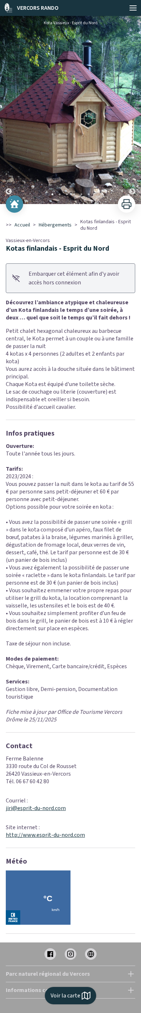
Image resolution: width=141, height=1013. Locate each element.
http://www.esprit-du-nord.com (45, 835)
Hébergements (55, 225)
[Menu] (133, 8)
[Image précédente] (8, 110)
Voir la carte (65, 996)
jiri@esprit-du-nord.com (36, 808)
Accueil (22, 225)
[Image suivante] (132, 110)
